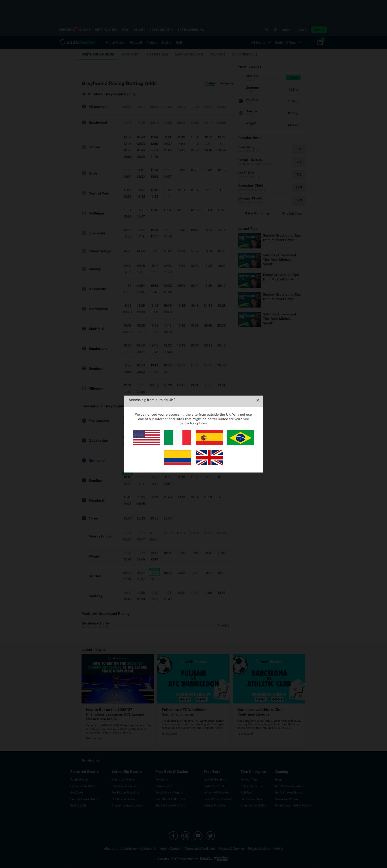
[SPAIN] (209, 444)
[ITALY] (178, 444)
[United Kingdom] (209, 464)
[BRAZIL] (240, 444)
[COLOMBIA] (178, 464)
